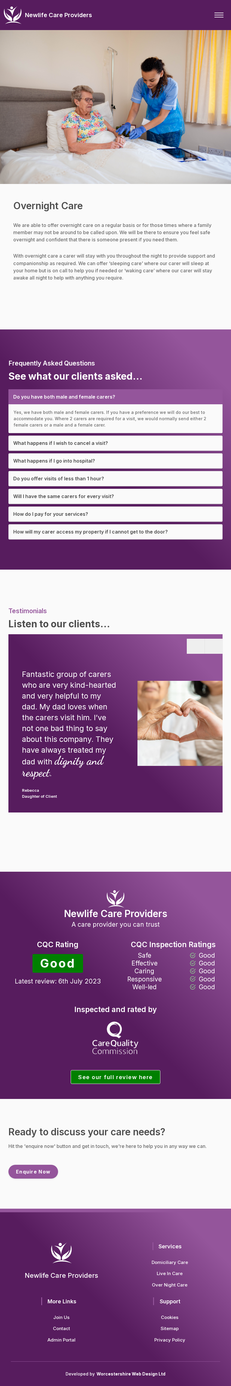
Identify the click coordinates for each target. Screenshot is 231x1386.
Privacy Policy (169, 1340)
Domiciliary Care (170, 1262)
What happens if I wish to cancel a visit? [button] (60, 443)
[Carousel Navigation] (205, 721)
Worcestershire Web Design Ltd (131, 1373)
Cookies (169, 1317)
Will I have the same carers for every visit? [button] (63, 496)
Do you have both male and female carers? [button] (64, 397)
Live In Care (170, 1273)
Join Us (61, 1317)
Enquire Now (33, 1172)
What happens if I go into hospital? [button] (54, 461)
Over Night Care (169, 1285)
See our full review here (115, 1077)
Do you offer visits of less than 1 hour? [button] (58, 479)
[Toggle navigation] (219, 15)
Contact (61, 1328)
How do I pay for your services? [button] (50, 514)
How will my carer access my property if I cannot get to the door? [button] (90, 532)
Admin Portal (61, 1340)
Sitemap (170, 1328)
